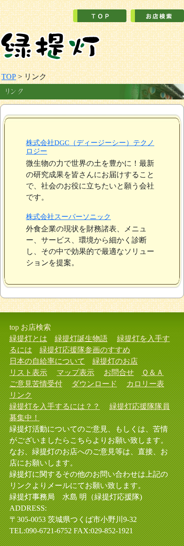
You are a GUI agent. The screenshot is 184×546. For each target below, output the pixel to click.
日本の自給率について (47, 361)
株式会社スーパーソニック (68, 216)
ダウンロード (94, 384)
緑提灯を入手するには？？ (54, 406)
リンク (20, 395)
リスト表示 (28, 372)
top (14, 327)
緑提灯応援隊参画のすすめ (85, 350)
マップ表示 (75, 372)
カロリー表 (145, 384)
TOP (8, 77)
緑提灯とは (28, 338)
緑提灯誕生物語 (81, 338)
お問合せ (119, 372)
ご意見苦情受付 (35, 384)
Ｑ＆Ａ (153, 372)
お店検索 (36, 327)
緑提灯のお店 (115, 361)
